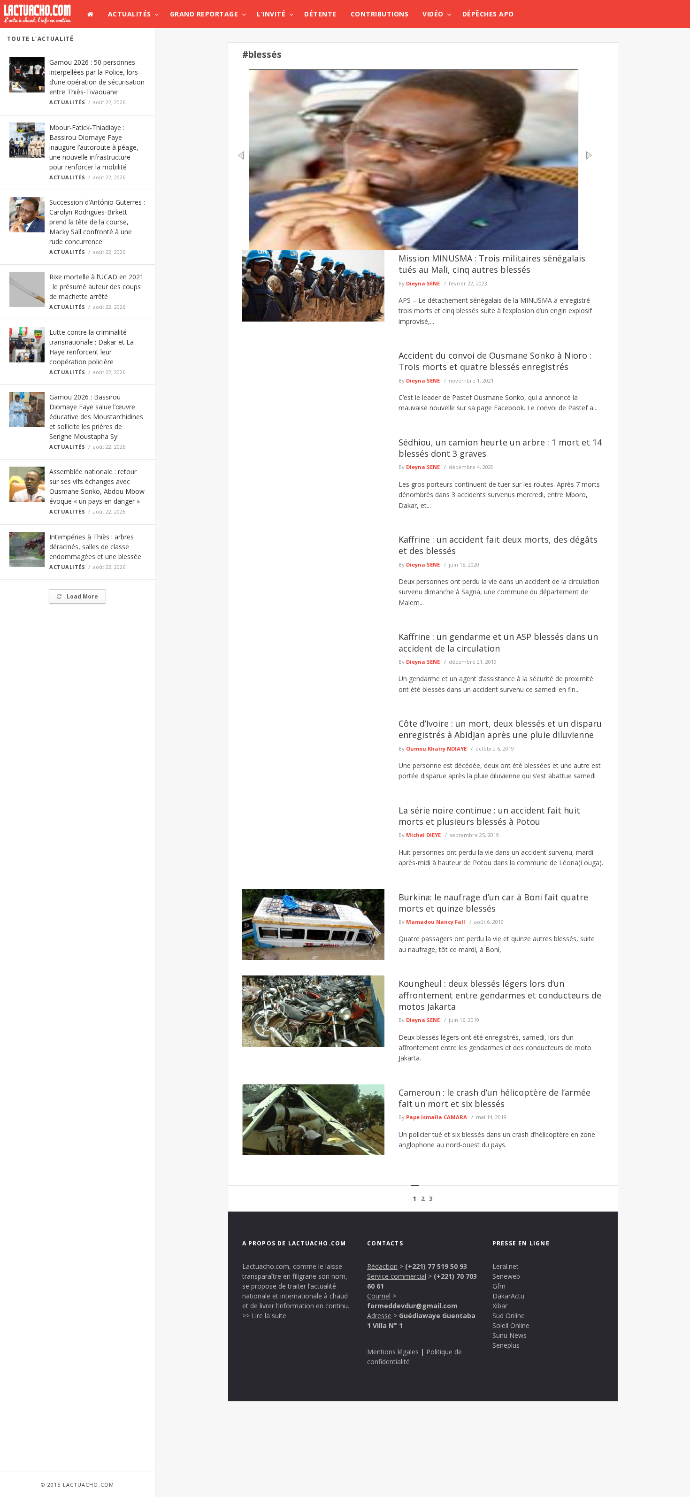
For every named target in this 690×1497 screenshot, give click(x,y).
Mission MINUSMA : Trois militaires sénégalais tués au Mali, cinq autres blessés (492, 264)
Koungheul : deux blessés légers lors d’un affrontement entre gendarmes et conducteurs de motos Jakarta (500, 995)
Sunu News (509, 1335)
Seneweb (506, 1276)
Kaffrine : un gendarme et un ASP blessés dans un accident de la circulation (498, 642)
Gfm (499, 1286)
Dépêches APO (488, 13)
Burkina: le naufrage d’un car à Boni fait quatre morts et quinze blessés (493, 902)
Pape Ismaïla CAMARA (436, 1117)
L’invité (271, 13)
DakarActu (508, 1295)
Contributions (380, 13)
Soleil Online (510, 1325)
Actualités (129, 13)
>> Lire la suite (264, 1315)
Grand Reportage (204, 13)
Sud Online (508, 1315)
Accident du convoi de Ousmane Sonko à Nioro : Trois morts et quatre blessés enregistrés (495, 361)
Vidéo (433, 13)
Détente (320, 13)
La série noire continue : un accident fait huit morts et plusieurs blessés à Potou (489, 816)
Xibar (499, 1305)
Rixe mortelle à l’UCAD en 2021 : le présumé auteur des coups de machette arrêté (96, 286)
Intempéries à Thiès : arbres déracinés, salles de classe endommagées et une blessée (95, 546)
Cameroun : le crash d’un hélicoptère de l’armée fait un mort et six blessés (494, 1098)
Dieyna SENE (423, 283)
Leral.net (505, 1266)
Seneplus (506, 1345)
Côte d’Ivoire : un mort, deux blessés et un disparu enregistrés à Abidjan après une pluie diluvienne (500, 729)
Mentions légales (393, 1351)
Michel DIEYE (423, 834)
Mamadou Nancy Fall (435, 921)
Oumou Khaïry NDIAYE (436, 748)
